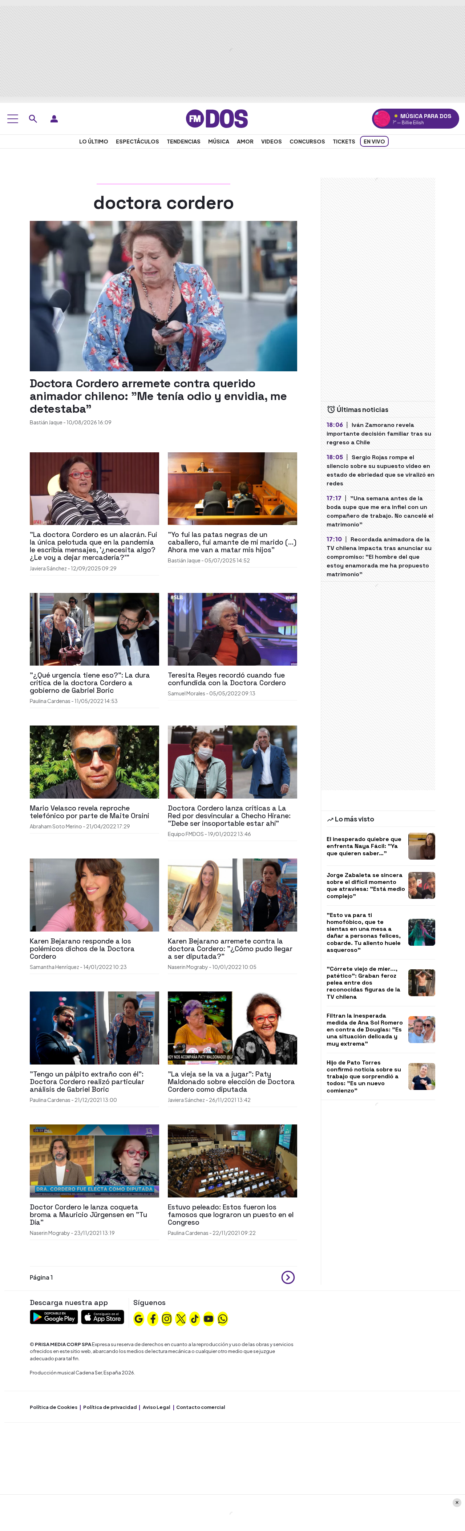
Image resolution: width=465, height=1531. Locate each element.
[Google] (138, 1318)
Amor (245, 141)
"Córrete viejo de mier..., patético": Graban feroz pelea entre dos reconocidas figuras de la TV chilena (363, 983)
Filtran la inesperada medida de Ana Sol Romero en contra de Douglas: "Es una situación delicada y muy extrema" (365, 1029)
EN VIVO (374, 141)
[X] (180, 1318)
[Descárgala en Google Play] (54, 1316)
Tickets (344, 141)
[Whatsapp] (222, 1318)
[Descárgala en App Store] (102, 1316)
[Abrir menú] (13, 119)
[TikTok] (194, 1318)
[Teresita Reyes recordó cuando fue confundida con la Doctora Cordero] (232, 628)
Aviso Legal (156, 1407)
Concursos (307, 141)
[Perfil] (54, 119)
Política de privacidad (110, 1407)
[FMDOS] (217, 118)
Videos (271, 141)
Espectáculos (137, 141)
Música (218, 141)
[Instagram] (166, 1318)
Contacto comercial (200, 1407)
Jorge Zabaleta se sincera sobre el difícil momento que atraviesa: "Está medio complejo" (366, 885)
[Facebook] (152, 1318)
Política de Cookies (53, 1407)
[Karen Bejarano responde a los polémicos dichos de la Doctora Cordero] (94, 894)
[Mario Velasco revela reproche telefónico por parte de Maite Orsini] (94, 761)
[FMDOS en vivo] (382, 118)
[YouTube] (208, 1318)
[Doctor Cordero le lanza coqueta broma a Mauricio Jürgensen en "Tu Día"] (94, 1160)
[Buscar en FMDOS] (33, 119)
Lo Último (93, 141)
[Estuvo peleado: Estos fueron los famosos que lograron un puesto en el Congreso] (232, 1160)
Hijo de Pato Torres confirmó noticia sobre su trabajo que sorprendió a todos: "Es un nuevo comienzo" (364, 1076)
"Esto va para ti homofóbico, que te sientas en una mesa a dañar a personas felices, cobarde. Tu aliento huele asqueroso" (364, 932)
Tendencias (184, 141)
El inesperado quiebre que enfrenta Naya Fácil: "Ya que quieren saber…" (364, 846)
